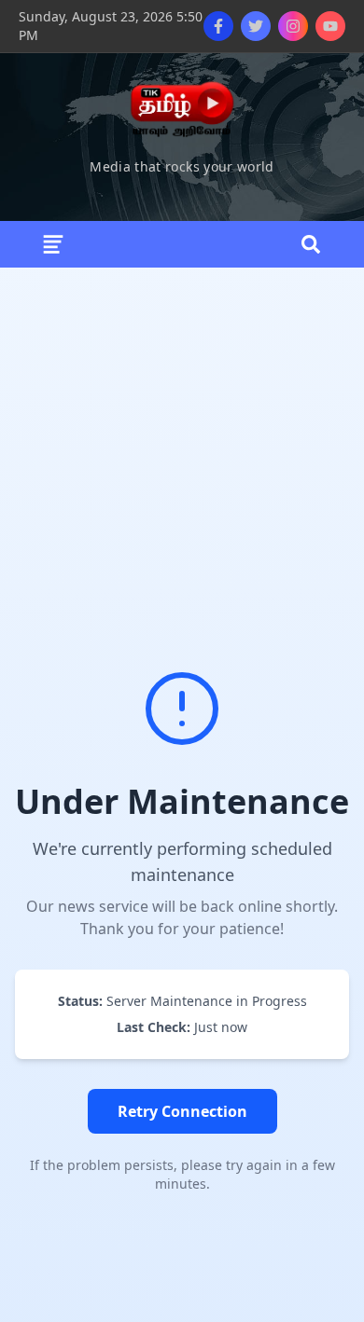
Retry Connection (182, 1111)
